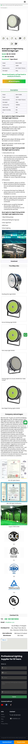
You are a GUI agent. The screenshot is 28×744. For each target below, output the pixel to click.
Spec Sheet (14, 59)
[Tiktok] (11, 705)
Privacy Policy (4, 723)
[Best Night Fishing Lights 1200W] (14, 394)
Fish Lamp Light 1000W (8, 350)
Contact (3, 716)
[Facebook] (7, 705)
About (2, 714)
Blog (2, 719)
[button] (25, 1)
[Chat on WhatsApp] (25, 335)
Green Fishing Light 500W (9, 322)
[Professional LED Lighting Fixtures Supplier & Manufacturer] (5, 1)
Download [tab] (14, 261)
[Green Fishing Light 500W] (14, 308)
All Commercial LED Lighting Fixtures (14, 5)
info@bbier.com (9, 622)
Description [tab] (14, 90)
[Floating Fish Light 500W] (14, 280)
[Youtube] (2, 705)
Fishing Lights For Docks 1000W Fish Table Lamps (14, 379)
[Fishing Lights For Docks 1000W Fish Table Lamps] (14, 365)
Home (3, 5)
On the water (4, 7)
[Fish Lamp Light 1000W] (14, 337)
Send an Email (6, 742)
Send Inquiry (15, 81)
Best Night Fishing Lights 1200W (11, 408)
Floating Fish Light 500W (9, 294)
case (2, 721)
